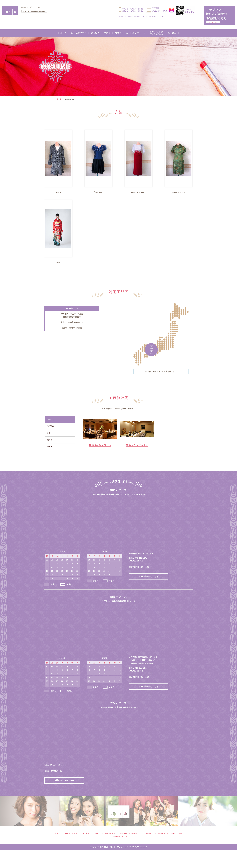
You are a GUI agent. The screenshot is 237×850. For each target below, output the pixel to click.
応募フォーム (110, 833)
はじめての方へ (71, 833)
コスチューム (147, 833)
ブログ (97, 833)
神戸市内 (50, 426)
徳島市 (49, 447)
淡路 (48, 433)
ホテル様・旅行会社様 (128, 833)
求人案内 (85, 833)
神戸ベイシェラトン (100, 445)
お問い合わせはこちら (148, 576)
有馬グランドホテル (137, 445)
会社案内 (161, 833)
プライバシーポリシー (118, 836)
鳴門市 (49, 440)
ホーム (59, 99)
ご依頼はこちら (176, 833)
